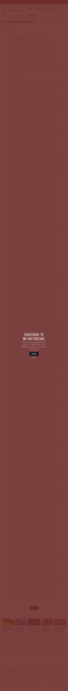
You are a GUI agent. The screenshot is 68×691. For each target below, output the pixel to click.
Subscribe (34, 354)
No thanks (34, 357)
